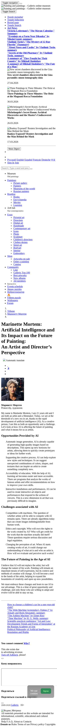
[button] (15, 17)
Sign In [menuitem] (10, 162)
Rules (14, 724)
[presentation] (31, 371)
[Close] (31, 168)
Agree (46, 691)
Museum (13, 175)
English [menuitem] (20, 159)
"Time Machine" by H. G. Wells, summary (27, 618)
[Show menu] (21, 3)
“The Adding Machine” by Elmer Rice (25, 615)
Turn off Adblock (9, 655)
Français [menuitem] (37, 159)
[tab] (7, 365)
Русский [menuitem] (11, 159)
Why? (27, 643)
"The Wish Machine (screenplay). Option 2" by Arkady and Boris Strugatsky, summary (30, 611)
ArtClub (15, 209)
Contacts (27, 721)
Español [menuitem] (28, 159)
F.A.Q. (10, 721)
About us (18, 721)
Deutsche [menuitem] (45, 159)
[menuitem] (53, 159)
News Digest (14, 149)
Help (4, 721)
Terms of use (23, 724)
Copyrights (50, 724)
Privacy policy (37, 724)
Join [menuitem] (17, 162)
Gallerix (15, 705)
